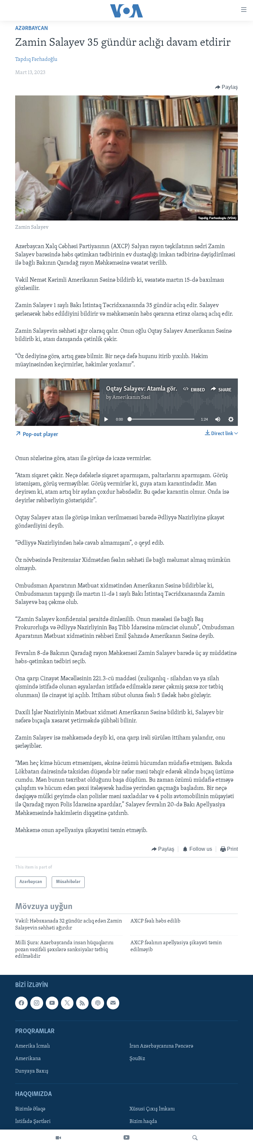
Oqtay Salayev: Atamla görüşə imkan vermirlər (167, 389)
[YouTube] (126, 1138)
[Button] (226, 87)
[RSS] (82, 1003)
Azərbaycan (31, 29)
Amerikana (28, 1058)
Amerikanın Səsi (131, 397)
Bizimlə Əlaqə (30, 1109)
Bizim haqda (143, 1122)
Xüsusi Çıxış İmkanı (152, 1109)
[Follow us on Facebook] (21, 1003)
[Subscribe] (113, 1003)
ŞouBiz (137, 1058)
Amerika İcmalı (32, 1046)
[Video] (58, 1138)
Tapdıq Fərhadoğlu (36, 59)
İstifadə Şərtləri (33, 1122)
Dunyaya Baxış (31, 1071)
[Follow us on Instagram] (36, 1003)
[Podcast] (97, 1003)
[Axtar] (195, 1138)
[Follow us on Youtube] (52, 1003)
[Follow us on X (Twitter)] (67, 1003)
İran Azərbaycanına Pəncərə (161, 1046)
